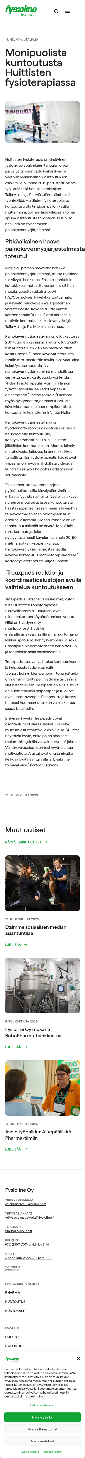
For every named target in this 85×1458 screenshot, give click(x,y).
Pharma (12, 1292)
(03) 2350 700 (16, 1244)
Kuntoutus (15, 1302)
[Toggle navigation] (67, 12)
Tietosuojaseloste (51, 1451)
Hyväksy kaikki (42, 1417)
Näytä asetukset (42, 1441)
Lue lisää (13, 945)
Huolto (12, 1337)
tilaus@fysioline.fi (18, 1231)
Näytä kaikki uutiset (23, 842)
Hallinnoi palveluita (41, 1405)
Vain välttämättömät (42, 1429)
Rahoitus (13, 1346)
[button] (78, 1358)
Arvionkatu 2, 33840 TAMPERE (29, 1258)
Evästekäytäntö (30, 1451)
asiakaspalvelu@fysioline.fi (25, 1204)
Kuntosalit (15, 1311)
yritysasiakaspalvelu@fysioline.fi (29, 1217)
